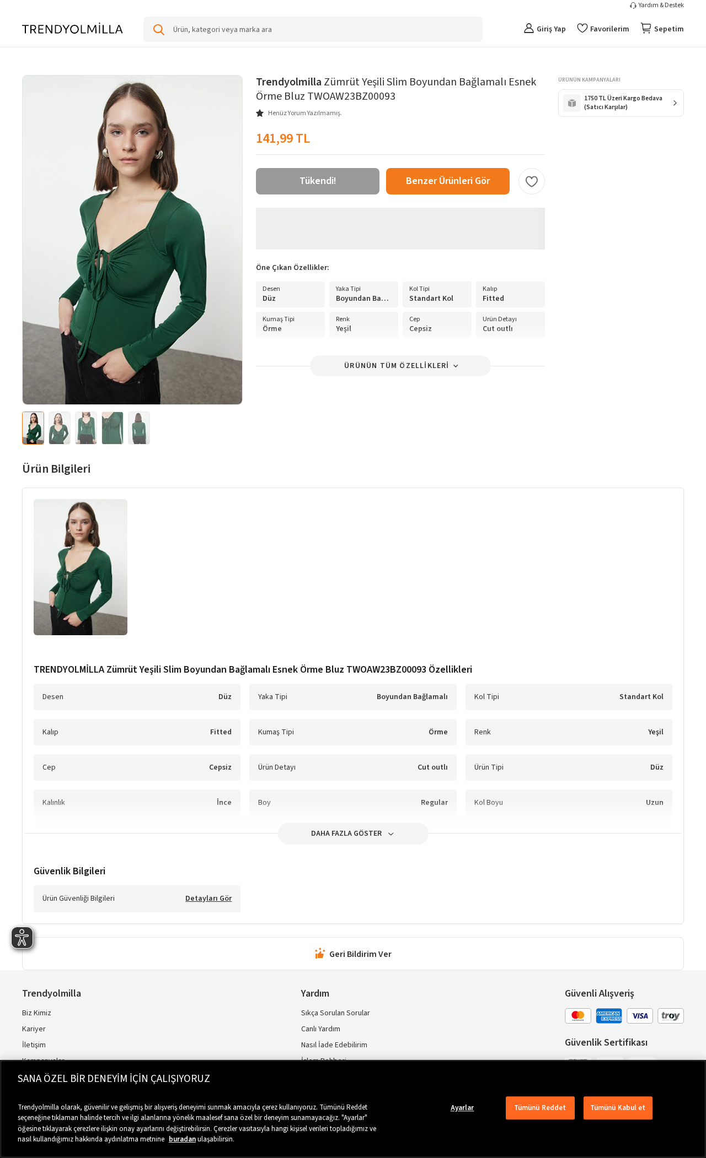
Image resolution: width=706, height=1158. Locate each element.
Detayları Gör (208, 899)
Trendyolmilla (51, 993)
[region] (353, 1109)
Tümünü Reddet (540, 1108)
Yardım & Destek (661, 5)
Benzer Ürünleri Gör (448, 181)
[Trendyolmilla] (72, 29)
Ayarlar (462, 1108)
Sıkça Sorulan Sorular (335, 1013)
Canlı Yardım (320, 1029)
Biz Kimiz (36, 1013)
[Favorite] (531, 181)
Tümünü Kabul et (618, 1108)
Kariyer (34, 1029)
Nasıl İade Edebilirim (334, 1045)
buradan (182, 1139)
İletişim (34, 1045)
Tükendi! (317, 181)
